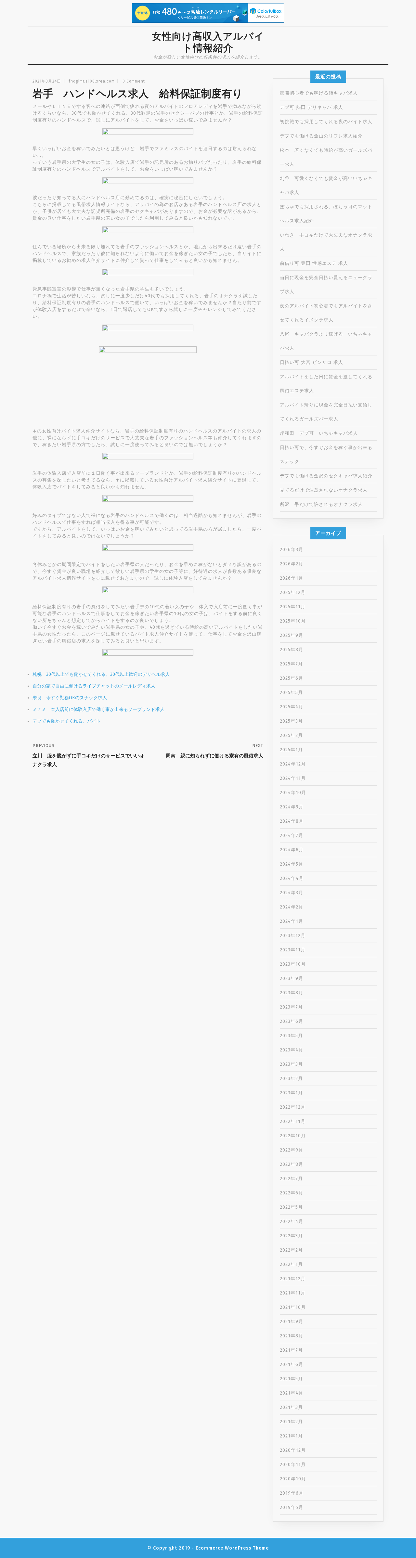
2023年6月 (291, 1021)
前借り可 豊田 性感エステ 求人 (314, 263)
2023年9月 (291, 978)
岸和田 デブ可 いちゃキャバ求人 (319, 433)
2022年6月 (291, 1193)
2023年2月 (291, 1078)
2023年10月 (293, 964)
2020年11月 (293, 1464)
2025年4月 (291, 707)
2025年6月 (291, 678)
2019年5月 (291, 1507)
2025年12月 (293, 592)
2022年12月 (293, 1107)
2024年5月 (291, 864)
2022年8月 (291, 1164)
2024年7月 (291, 835)
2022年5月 (291, 1207)
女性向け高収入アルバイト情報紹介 (208, 42)
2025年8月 (291, 649)
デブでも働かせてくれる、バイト (66, 721)
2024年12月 (293, 764)
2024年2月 (291, 907)
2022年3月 (291, 1236)
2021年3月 (291, 1407)
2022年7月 (291, 1178)
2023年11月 (293, 950)
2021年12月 (293, 1278)
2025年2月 (291, 735)
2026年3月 (291, 549)
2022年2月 (291, 1250)
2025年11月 (293, 607)
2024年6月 (292, 850)
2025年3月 (291, 721)
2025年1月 (291, 750)
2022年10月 (293, 1136)
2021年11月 (293, 1293)
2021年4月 (291, 1393)
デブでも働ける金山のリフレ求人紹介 (321, 136)
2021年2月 (291, 1421)
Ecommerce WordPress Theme (232, 1548)
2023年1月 (291, 1093)
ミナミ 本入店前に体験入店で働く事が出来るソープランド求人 (98, 709)
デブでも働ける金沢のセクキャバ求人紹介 (326, 476)
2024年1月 (291, 921)
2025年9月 (291, 635)
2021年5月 (291, 1379)
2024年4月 (292, 878)
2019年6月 (292, 1493)
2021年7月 (291, 1350)
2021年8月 (291, 1336)
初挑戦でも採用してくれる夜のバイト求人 (326, 121)
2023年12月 (293, 935)
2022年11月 (293, 1121)
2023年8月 (291, 993)
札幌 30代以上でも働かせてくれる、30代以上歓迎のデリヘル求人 (101, 674)
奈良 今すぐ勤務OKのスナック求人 (69, 698)
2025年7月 (291, 664)
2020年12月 (293, 1450)
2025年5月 (291, 692)
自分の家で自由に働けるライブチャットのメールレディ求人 (93, 686)
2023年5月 (291, 1035)
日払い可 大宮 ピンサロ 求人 (311, 362)
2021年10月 (293, 1307)
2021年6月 (291, 1364)
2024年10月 (293, 792)
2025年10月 (293, 621)
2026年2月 (291, 564)
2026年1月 (291, 578)
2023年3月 (291, 1064)
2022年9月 (291, 1150)
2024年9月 (292, 807)
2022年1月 (291, 1264)
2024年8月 (292, 821)
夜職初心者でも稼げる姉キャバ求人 (319, 93)
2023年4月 (291, 1050)
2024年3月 (291, 892)
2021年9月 (291, 1321)
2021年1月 (291, 1436)
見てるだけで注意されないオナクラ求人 (324, 490)
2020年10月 (293, 1479)
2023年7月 (291, 1007)
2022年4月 (291, 1221)
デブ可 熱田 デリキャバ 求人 (311, 107)
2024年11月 (293, 778)
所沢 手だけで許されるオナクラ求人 (321, 504)
